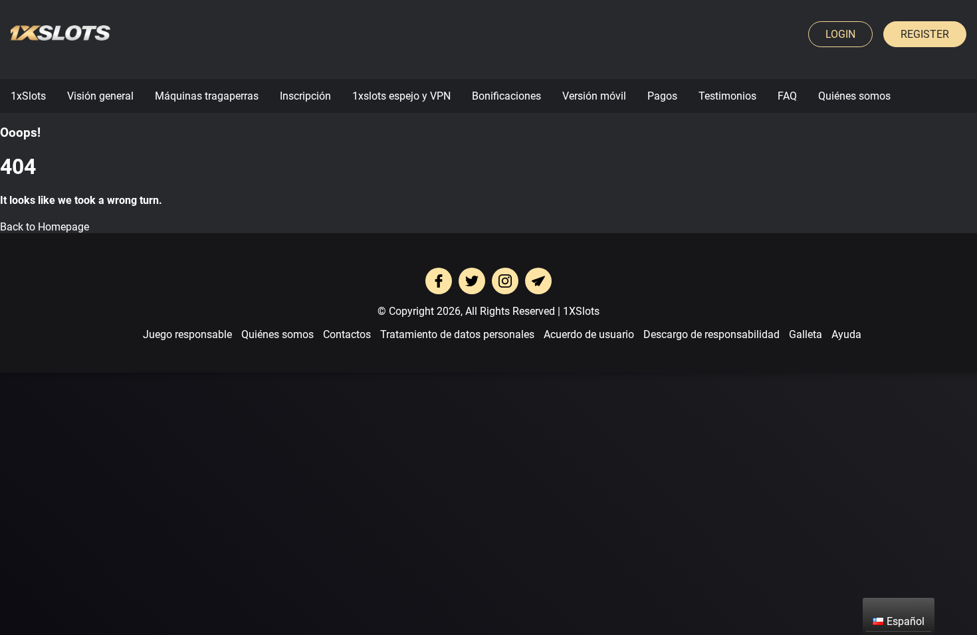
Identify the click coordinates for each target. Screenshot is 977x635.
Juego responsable (187, 334)
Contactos (347, 334)
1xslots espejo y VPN (401, 96)
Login (840, 34)
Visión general (100, 96)
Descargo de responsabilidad (711, 334)
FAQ (787, 96)
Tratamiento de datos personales (457, 334)
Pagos (662, 96)
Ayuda (846, 334)
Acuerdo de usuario (589, 334)
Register (925, 34)
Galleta (805, 334)
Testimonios (727, 96)
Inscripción (305, 96)
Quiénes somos (854, 96)
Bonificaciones (506, 96)
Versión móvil (594, 96)
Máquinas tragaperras (207, 96)
